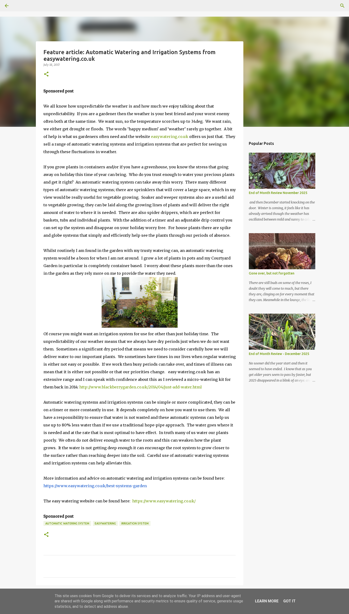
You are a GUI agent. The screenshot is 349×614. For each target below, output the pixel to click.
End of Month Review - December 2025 (279, 354)
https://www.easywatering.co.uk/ (164, 501)
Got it (289, 601)
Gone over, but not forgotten (271, 273)
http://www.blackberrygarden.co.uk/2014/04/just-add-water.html (140, 387)
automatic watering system (67, 523)
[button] (46, 74)
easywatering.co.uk (169, 136)
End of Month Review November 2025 (278, 193)
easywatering (105, 523)
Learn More (266, 601)
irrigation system (135, 523)
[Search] (20, 5)
